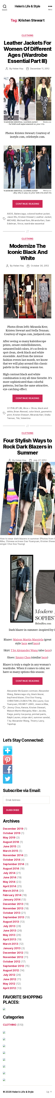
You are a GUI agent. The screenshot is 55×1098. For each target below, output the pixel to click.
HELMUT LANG (26, 704)
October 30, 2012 (40, 265)
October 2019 (11, 833)
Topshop (11, 724)
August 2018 (11, 842)
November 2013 (13, 908)
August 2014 (11, 868)
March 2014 (10, 890)
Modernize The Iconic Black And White (27, 252)
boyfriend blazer (15, 697)
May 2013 (9, 935)
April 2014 (9, 886)
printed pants (39, 714)
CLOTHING (27, 35)
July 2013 (9, 926)
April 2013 (9, 939)
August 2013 (11, 921)
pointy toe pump (22, 714)
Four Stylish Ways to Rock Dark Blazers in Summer (27, 446)
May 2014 (9, 881)
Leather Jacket (43, 217)
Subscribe (12, 810)
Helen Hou (18, 68)
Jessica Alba (41, 704)
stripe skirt (26, 717)
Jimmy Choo (23, 657)
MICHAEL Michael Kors (18, 220)
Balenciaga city (22, 694)
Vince (20, 223)
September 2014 (13, 864)
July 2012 (9, 974)
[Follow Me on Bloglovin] (27, 750)
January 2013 (12, 948)
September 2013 (13, 917)
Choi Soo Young (33, 697)
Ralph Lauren (13, 717)
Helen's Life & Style (27, 6)
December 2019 (13, 828)
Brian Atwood (21, 411)
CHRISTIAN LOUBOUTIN (19, 700)
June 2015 (9, 846)
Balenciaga (20, 213)
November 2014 (13, 855)
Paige (10, 714)
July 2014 (9, 873)
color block (34, 411)
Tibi (18, 418)
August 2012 (11, 970)
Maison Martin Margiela (28, 639)
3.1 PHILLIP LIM (14, 408)
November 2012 (13, 957)
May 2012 (9, 983)
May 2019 (9, 837)
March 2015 (10, 850)
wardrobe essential (34, 223)
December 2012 (13, 952)
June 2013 (9, 930)
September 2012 (13, 966)
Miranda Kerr (37, 220)
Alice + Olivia (30, 408)
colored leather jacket (38, 213)
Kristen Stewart (26, 217)
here (24, 643)
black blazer (37, 694)
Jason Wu (12, 217)
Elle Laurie (38, 700)
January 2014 (12, 899)
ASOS (10, 213)
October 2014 (11, 859)
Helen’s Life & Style (23, 1091)
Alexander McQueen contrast (22, 690)
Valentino (26, 418)
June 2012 (9, 979)
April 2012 (9, 988)
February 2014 (12, 895)
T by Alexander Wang (24, 650)
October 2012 (11, 961)
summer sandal (42, 717)
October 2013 (11, 912)
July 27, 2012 (39, 460)
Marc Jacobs (39, 710)
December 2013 (13, 904)
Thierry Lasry (37, 720)
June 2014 (9, 877)
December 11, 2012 (39, 68)
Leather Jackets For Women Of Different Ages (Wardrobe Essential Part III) (27, 52)
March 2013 (10, 943)
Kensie (24, 707)
